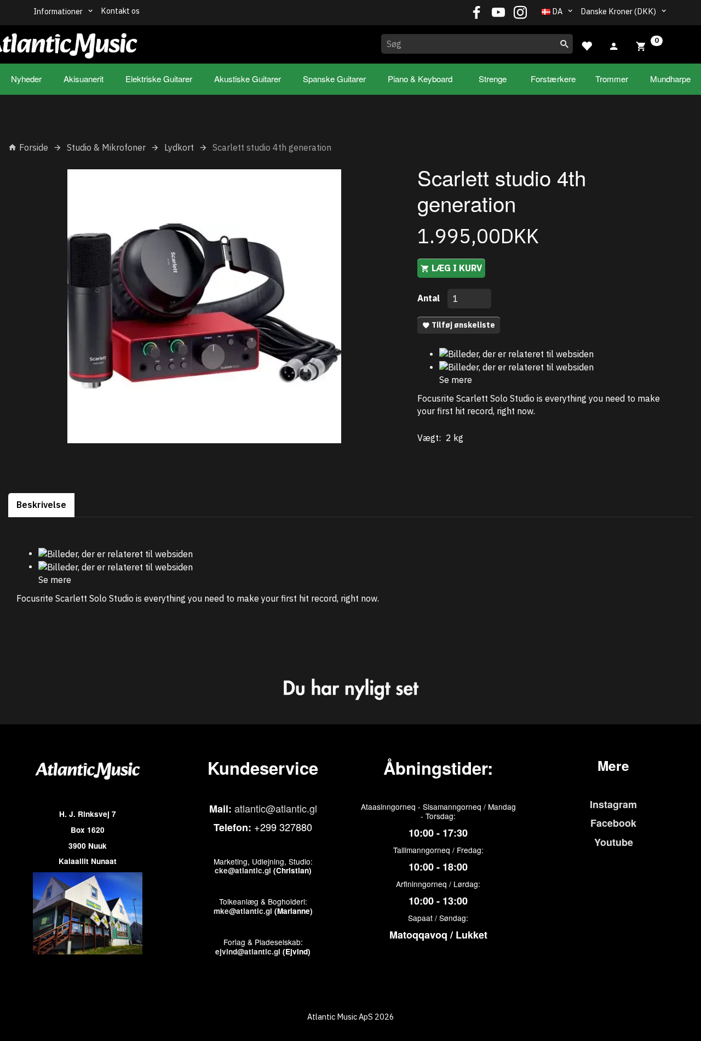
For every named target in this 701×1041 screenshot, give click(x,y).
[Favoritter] (586, 44)
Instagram (613, 804)
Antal (429, 298)
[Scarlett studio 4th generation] (204, 306)
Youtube (613, 842)
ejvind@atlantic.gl (247, 951)
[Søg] (564, 44)
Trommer (611, 78)
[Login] (614, 45)
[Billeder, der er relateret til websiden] (516, 353)
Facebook (613, 823)
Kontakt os (120, 10)
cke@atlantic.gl (243, 870)
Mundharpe (670, 78)
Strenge (493, 78)
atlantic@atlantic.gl (275, 808)
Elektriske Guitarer (158, 78)
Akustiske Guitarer (247, 78)
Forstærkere (553, 78)
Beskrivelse (41, 504)
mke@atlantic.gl (243, 911)
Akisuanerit (84, 78)
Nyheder (26, 78)
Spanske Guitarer (334, 78)
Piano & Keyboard (420, 78)
